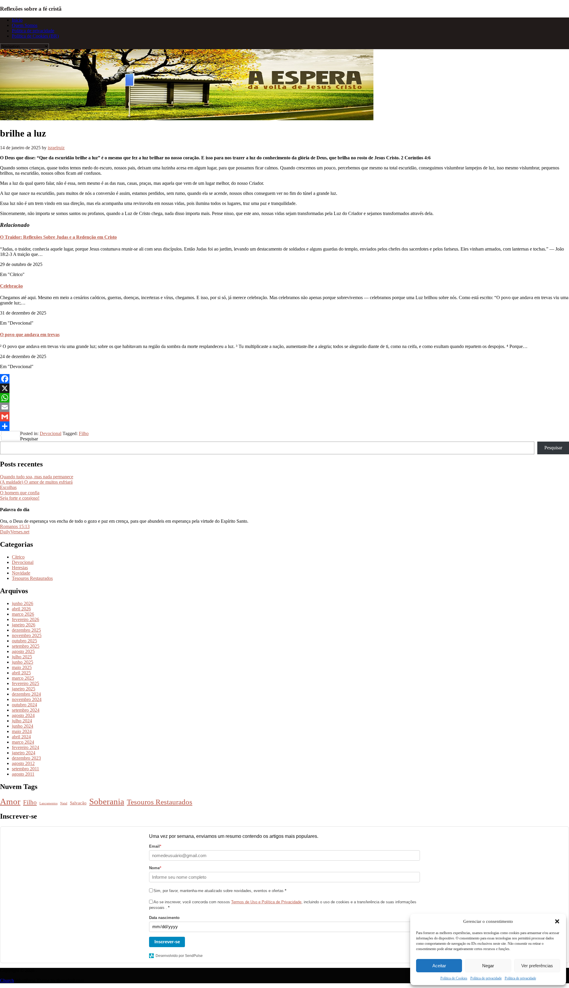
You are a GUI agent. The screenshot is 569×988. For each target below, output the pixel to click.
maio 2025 (22, 667)
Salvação (78, 802)
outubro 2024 (24, 704)
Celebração (11, 285)
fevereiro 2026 (25, 619)
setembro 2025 (25, 646)
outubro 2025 (24, 640)
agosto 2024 (23, 715)
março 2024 (23, 742)
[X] (284, 388)
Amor (10, 801)
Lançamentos (48, 803)
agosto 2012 (23, 763)
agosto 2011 (23, 774)
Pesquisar (29, 438)
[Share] (284, 426)
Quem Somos (24, 25)
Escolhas (8, 487)
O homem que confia (19, 492)
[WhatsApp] (284, 397)
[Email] (284, 407)
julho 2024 (22, 720)
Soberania (106, 801)
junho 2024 (22, 726)
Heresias (20, 567)
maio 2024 (22, 731)
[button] (557, 921)
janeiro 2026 (23, 624)
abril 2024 (21, 736)
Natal (63, 803)
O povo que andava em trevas (30, 334)
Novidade (21, 572)
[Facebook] (284, 379)
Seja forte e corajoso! (19, 498)
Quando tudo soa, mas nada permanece (36, 476)
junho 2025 (22, 662)
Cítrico (18, 556)
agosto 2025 (23, 651)
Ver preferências (537, 965)
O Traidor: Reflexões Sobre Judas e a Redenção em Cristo (58, 237)
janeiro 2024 (23, 752)
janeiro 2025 (23, 688)
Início (17, 20)
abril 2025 (21, 672)
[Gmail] (284, 416)
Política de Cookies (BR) (35, 36)
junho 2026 (22, 603)
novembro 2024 (26, 699)
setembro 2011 (25, 768)
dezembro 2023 (26, 758)
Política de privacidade (486, 978)
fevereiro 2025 (25, 683)
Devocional (50, 433)
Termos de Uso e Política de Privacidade (266, 902)
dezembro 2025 (26, 630)
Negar (488, 965)
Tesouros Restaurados (32, 578)
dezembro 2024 (26, 694)
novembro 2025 (26, 635)
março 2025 (23, 678)
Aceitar (439, 965)
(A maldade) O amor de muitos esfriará (36, 482)
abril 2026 (21, 608)
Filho (84, 433)
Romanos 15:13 (15, 526)
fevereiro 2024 (25, 747)
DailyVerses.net (14, 531)
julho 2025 (22, 656)
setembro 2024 (25, 710)
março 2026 (23, 614)
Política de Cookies (453, 978)
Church (7, 980)
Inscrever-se (167, 941)
